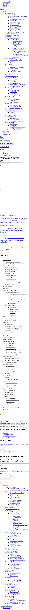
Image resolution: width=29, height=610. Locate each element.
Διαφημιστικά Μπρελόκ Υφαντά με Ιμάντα (14, 238)
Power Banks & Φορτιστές (16, 121)
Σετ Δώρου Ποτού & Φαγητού (17, 86)
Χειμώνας (9, 103)
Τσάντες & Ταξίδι (10, 87)
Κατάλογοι (6, 131)
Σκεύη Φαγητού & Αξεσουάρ (17, 84)
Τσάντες (12, 89)
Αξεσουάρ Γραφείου (18, 49)
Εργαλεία (12, 112)
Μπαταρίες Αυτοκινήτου (16, 62)
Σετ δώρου (15, 45)
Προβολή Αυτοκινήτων (12, 76)
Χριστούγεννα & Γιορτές (16, 108)
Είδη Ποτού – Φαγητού (12, 79)
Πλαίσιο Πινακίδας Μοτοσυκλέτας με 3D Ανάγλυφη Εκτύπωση (14, 444)
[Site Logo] (2, 9)
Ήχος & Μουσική (14, 118)
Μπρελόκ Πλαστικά (15, 29)
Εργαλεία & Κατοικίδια (12, 111)
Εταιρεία (5, 3)
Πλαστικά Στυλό (17, 44)
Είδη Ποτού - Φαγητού (8, 343)
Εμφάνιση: (3, 163)
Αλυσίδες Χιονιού (14, 125)
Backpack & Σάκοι (14, 90)
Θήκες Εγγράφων (10, 33)
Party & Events (10, 96)
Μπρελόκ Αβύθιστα (15, 22)
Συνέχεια (8, 478)
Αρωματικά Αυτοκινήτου (12, 35)
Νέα (4, 132)
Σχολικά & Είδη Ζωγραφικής (20, 55)
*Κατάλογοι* (6, 409)
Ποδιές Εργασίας (14, 68)
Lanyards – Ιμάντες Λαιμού (13, 115)
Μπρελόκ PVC (13, 20)
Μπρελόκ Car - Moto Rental (12, 282)
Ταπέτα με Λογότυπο (11, 77)
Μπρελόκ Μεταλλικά (15, 26)
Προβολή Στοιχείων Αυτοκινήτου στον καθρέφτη (11, 451)
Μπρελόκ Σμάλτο (14, 30)
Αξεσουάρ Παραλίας (15, 99)
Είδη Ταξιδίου (13, 92)
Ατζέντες (8, 74)
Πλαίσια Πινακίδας (11, 13)
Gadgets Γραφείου (17, 54)
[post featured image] (12, 222)
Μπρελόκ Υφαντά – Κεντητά (17, 32)
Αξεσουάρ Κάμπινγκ (15, 95)
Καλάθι (5, 5)
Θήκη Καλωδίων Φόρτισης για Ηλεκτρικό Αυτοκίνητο (17, 127)
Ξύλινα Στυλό (16, 42)
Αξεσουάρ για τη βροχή (16, 106)
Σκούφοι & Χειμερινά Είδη (17, 67)
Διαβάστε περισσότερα (6, 606)
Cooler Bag (13, 93)
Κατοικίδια (12, 113)
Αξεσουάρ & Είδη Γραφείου (17, 48)
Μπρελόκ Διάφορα (14, 25)
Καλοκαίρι (9, 97)
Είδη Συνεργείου (10, 58)
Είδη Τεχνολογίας (11, 116)
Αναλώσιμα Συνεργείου (16, 60)
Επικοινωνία (6, 134)
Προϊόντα (5, 12)
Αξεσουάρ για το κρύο (15, 105)
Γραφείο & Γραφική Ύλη (12, 38)
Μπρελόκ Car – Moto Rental (17, 19)
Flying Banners (13, 124)
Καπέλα (12, 65)
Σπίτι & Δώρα (9, 109)
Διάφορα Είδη (10, 122)
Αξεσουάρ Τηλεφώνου (15, 119)
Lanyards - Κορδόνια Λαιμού (12, 400)
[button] (1, 137)
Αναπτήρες (9, 36)
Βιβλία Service (13, 61)
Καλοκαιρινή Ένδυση (15, 71)
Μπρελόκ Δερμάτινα (15, 23)
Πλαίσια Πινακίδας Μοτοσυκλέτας (19, 16)
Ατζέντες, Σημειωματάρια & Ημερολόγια (18, 294)
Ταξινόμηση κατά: (4, 160)
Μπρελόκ (8, 17)
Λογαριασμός (6, 2)
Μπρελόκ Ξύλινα (14, 28)
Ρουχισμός (9, 64)
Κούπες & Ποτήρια (15, 81)
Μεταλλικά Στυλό (17, 41)
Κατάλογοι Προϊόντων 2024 (6, 448)
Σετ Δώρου (16, 57)
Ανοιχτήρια (12, 80)
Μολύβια (15, 46)
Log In (5, 6)
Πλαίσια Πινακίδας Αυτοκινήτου (18, 14)
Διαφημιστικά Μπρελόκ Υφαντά (14, 228)
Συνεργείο (12, 70)
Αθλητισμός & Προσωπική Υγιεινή (15, 129)
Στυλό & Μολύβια (14, 39)
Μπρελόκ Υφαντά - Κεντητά (10, 215)
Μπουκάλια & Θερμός (15, 83)
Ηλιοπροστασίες (10, 73)
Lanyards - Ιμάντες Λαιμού (9, 354)
